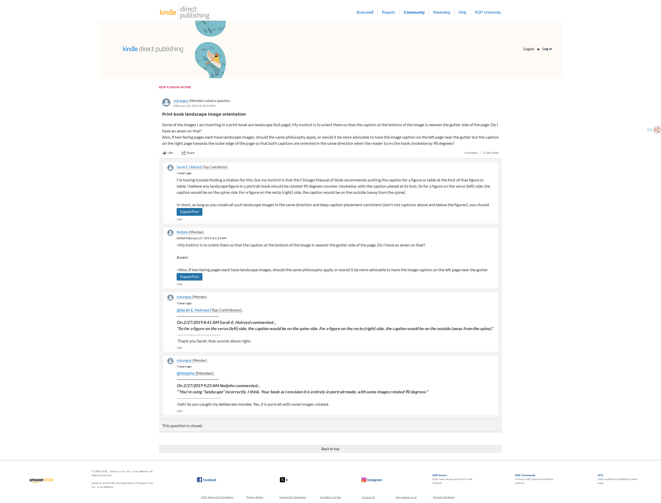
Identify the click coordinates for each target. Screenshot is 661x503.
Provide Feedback (444, 497)
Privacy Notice (255, 497)
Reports (388, 12)
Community (414, 12)
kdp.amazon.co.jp (406, 497)
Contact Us (368, 497)
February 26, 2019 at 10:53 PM (195, 106)
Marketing (441, 12)
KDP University (488, 12)
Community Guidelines (292, 497)
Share (190, 153)
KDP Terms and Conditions (217, 497)
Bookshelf (365, 12)
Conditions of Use (330, 497)
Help (462, 12)
